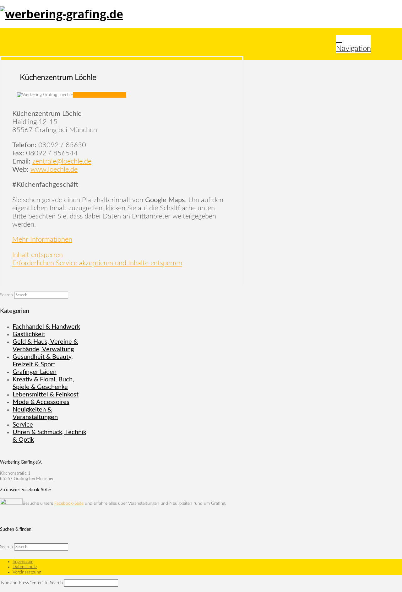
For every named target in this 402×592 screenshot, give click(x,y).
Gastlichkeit (29, 334)
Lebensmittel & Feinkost (46, 394)
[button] (353, 44)
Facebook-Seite (69, 503)
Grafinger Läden (35, 372)
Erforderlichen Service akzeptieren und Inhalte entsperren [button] (97, 263)
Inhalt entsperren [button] (37, 254)
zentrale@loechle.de (61, 161)
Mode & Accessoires (41, 402)
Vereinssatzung (27, 572)
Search (6, 295)
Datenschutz (25, 567)
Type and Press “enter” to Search (31, 583)
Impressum (23, 561)
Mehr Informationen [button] (42, 239)
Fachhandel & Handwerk (46, 327)
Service (23, 425)
